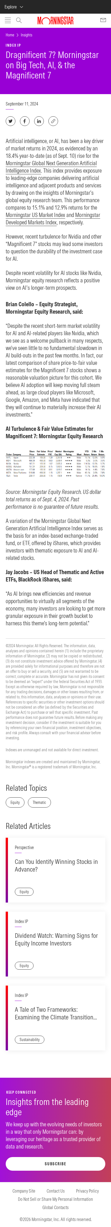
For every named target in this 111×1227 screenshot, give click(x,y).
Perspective (24, 847)
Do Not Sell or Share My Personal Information (55, 1199)
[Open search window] (19, 21)
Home (10, 35)
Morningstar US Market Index (35, 214)
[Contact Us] (103, 21)
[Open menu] (8, 20)
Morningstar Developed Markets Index (53, 218)
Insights (26, 35)
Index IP (21, 921)
